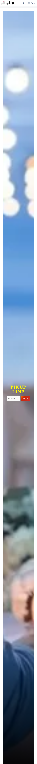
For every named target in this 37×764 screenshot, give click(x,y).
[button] (23, 3)
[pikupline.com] (7, 3)
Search (25, 399)
